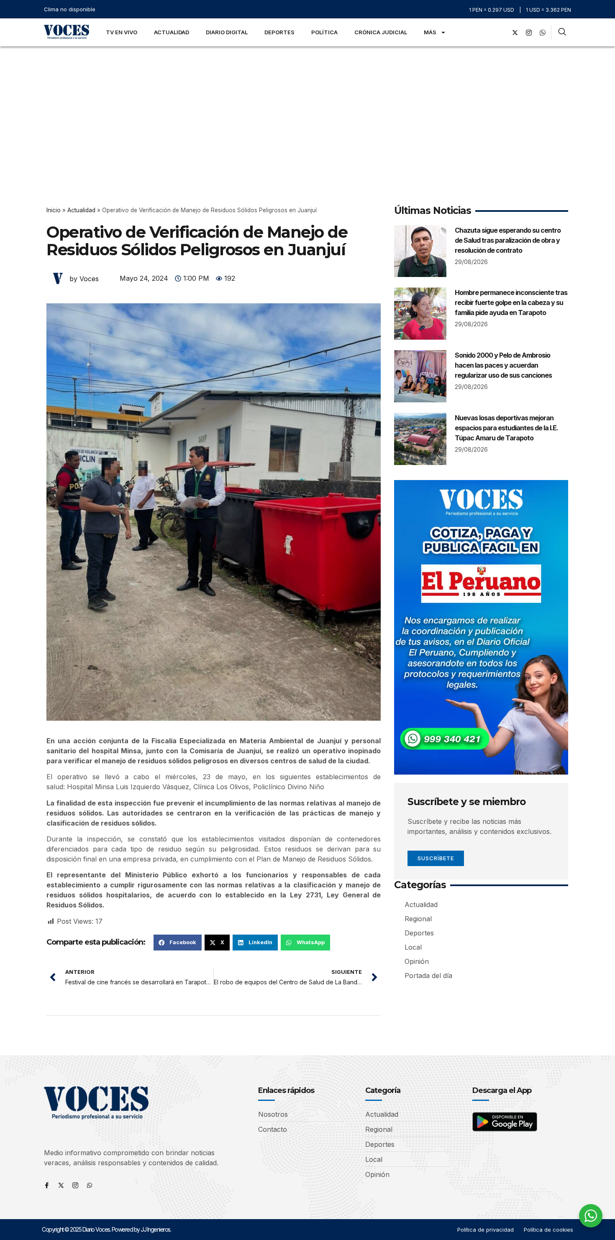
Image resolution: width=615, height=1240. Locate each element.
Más (430, 32)
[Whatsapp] (89, 1185)
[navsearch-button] (562, 32)
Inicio (53, 210)
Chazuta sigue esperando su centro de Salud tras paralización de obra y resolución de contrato (508, 240)
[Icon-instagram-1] (529, 32)
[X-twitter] (515, 32)
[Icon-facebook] (47, 1185)
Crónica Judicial (380, 32)
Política (324, 32)
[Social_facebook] (501, 32)
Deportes (279, 32)
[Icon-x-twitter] (61, 1185)
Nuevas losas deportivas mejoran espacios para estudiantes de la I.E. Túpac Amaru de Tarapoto (506, 428)
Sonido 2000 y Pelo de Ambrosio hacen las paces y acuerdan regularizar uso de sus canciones (503, 365)
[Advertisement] (307, 109)
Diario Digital (227, 32)
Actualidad (171, 32)
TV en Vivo (121, 32)
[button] (178, 942)
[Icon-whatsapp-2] (542, 32)
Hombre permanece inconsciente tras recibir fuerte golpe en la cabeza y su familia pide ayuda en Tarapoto (511, 302)
